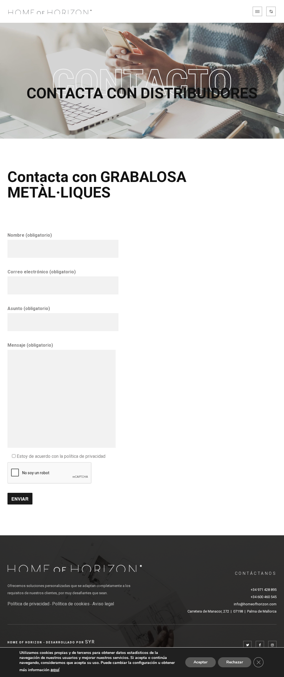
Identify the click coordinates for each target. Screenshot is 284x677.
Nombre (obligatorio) (29, 235)
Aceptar (200, 662)
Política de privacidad (28, 603)
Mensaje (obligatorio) (30, 345)
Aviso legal (103, 603)
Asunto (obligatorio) (28, 308)
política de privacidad (84, 456)
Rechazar (234, 662)
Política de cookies (71, 603)
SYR (90, 641)
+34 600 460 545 (264, 597)
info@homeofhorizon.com (255, 604)
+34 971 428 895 (264, 590)
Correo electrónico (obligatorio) (41, 271)
